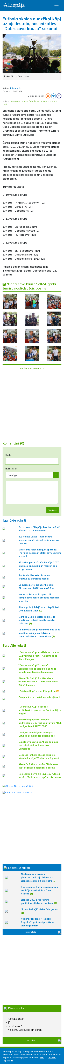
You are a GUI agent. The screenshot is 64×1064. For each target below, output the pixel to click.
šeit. (42, 1057)
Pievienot (52, 510)
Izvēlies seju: (11, 468)
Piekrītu (52, 1057)
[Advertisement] (32, 404)
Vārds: (8, 455)
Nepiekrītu (8, 1060)
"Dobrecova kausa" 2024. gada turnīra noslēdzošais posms (29, 286)
